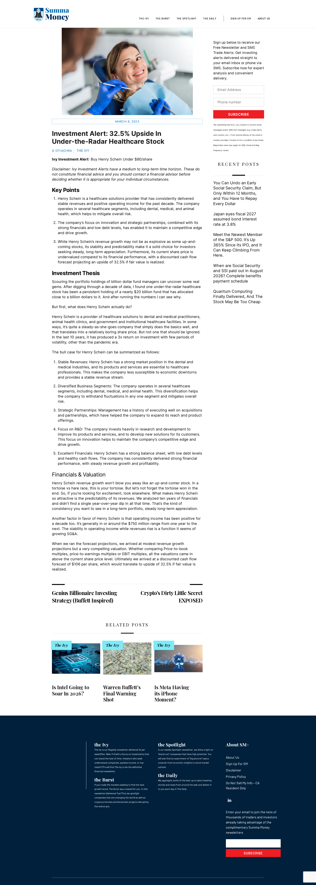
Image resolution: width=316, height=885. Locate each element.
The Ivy (144, 18)
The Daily (209, 18)
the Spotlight (172, 744)
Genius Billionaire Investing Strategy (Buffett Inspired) (84, 596)
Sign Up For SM (241, 18)
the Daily (168, 775)
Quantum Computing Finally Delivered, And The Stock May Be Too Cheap (238, 296)
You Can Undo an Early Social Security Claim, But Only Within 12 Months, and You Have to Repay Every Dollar (237, 193)
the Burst (104, 780)
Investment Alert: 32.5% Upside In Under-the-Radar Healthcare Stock (108, 137)
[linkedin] (229, 799)
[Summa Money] (51, 15)
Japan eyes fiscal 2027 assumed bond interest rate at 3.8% (235, 219)
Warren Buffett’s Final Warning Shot (122, 693)
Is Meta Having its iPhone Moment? (171, 693)
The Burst (163, 18)
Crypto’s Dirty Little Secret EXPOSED (172, 596)
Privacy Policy (236, 777)
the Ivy (101, 744)
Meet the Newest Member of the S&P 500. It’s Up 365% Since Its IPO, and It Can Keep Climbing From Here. (238, 245)
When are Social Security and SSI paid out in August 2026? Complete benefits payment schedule (238, 273)
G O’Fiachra (62, 150)
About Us (264, 18)
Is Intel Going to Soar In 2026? (70, 690)
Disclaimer (233, 770)
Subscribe (238, 114)
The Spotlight (187, 18)
